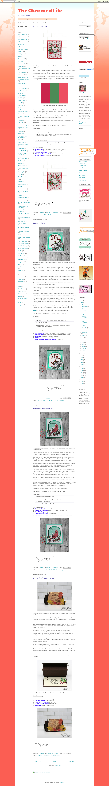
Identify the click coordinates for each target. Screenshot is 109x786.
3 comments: (55, 398)
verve (19, 286)
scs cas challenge (22, 189)
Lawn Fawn (20, 122)
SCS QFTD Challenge (23, 227)
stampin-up (56, 215)
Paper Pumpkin (21, 165)
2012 (82, 377)
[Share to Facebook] (69, 213)
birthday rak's (21, 54)
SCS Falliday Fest (22, 200)
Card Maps (20, 61)
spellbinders (21, 253)
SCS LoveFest (21, 221)
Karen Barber (82, 168)
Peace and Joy (39, 223)
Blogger (61, 782)
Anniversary (21, 44)
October (84, 330)
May (83, 342)
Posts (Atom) (58, 765)
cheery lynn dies (22, 63)
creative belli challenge (23, 79)
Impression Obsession (23, 116)
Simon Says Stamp (23, 248)
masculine (20, 131)
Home (21, 19)
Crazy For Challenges (23, 77)
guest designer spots (23, 111)
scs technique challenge (24, 237)
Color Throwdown (22, 72)
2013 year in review (22, 37)
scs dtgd (20, 195)
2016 (82, 368)
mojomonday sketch (23, 144)
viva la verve (21, 291)
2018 (82, 364)
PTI (19, 179)
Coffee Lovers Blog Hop (24, 68)
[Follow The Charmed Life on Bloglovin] (86, 70)
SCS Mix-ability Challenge (22, 224)
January (84, 350)
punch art (20, 181)
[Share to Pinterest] (70, 213)
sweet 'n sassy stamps (23, 266)
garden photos (21, 100)
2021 (82, 357)
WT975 (19, 302)
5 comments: (55, 212)
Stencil (19, 264)
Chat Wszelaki (82, 180)
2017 (82, 366)
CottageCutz (21, 74)
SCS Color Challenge (48, 215)
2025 (82, 302)
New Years (20, 161)
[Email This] (64, 213)
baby (19, 46)
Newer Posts (37, 761)
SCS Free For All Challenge (22, 210)
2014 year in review (22, 39)
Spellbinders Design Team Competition (23, 256)
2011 (82, 379)
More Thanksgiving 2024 (43, 578)
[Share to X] (67, 213)
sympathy (20, 270)
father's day (21, 93)
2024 (82, 304)
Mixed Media (21, 142)
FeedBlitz (87, 38)
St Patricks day (22, 259)
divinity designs (22, 83)
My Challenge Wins (31, 19)
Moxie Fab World (22, 151)
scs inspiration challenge (24, 217)
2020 (82, 360)
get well (20, 103)
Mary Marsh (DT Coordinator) (83, 162)
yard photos (21, 305)
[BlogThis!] (65, 213)
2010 (82, 381)
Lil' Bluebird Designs (23, 125)
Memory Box (21, 133)
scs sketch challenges (23, 231)
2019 (82, 362)
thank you (20, 279)
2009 (82, 383)
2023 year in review (22, 41)
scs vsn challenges (22, 241)
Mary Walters (82, 177)
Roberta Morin (82, 172)
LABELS (54, 19)
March (83, 346)
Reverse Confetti (22, 184)
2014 (82, 373)
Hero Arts (20, 114)
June (83, 340)
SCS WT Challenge (22, 246)
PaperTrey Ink (21, 172)
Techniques (21, 276)
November (84, 327)
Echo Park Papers (22, 88)
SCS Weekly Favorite (23, 243)
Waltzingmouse (21, 293)
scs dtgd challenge (22, 197)
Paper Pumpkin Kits (48, 400)
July (83, 337)
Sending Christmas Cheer (43, 409)
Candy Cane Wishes (41, 26)
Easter (19, 85)
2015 (82, 370)
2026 (82, 300)
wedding (20, 296)
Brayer (19, 56)
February (84, 348)
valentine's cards (22, 284)
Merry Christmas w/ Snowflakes (23, 136)
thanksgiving (56, 755)
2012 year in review (22, 34)
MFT (19, 140)
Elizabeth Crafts (22, 90)
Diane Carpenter (83, 170)
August (84, 335)
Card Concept (21, 58)
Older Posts (72, 761)
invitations (20, 120)
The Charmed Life (40, 10)
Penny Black (21, 176)
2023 (82, 353)
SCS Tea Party (21, 235)
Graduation (20, 105)
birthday (20, 51)
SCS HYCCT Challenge (23, 213)
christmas (39, 215)
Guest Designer (44, 19)
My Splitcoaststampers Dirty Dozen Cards (23, 157)
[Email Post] (61, 212)
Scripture (20, 186)
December (84, 306)
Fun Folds (39, 755)
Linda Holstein (82, 175)
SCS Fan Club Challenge (24, 202)
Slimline (20, 251)
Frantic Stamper (22, 95)
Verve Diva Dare (22, 289)
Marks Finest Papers (23, 127)
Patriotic (20, 174)
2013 (82, 375)
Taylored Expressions (23, 273)
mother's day (21, 148)
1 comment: (55, 753)
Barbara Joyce (82, 165)
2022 (82, 355)
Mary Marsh (83, 92)
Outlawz (20, 163)
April (83, 344)
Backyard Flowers (22, 49)
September (84, 332)
